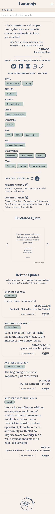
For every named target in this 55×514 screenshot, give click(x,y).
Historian (11, 155)
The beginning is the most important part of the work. (21, 374)
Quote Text (7, 10)
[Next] (48, 244)
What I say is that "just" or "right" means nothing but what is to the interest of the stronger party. (25, 336)
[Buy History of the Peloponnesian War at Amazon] (45, 456)
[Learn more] (32, 178)
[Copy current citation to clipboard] (26, 197)
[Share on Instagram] (28, 66)
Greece (10, 166)
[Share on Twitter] (13, 66)
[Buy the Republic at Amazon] (45, 353)
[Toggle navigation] (52, 4)
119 (8, 135)
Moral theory (13, 83)
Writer (40, 155)
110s (18, 135)
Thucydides (44, 450)
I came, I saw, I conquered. (20, 301)
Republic (35, 348)
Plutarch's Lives (42, 52)
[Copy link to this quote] (41, 66)
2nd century (31, 135)
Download (37, 262)
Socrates (44, 380)
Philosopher (26, 155)
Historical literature (15, 114)
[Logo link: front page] (27, 3)
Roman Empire (38, 166)
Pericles (45, 447)
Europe (22, 166)
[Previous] (7, 244)
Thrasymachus (41, 345)
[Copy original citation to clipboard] (26, 184)
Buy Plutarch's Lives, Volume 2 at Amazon (27, 60)
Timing (28, 83)
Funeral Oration (25, 450)
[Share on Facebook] (21, 66)
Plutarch (44, 49)
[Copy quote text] (35, 66)
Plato (47, 348)
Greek (10, 124)
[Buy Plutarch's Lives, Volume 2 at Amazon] (45, 314)
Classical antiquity (15, 145)
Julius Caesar (42, 305)
